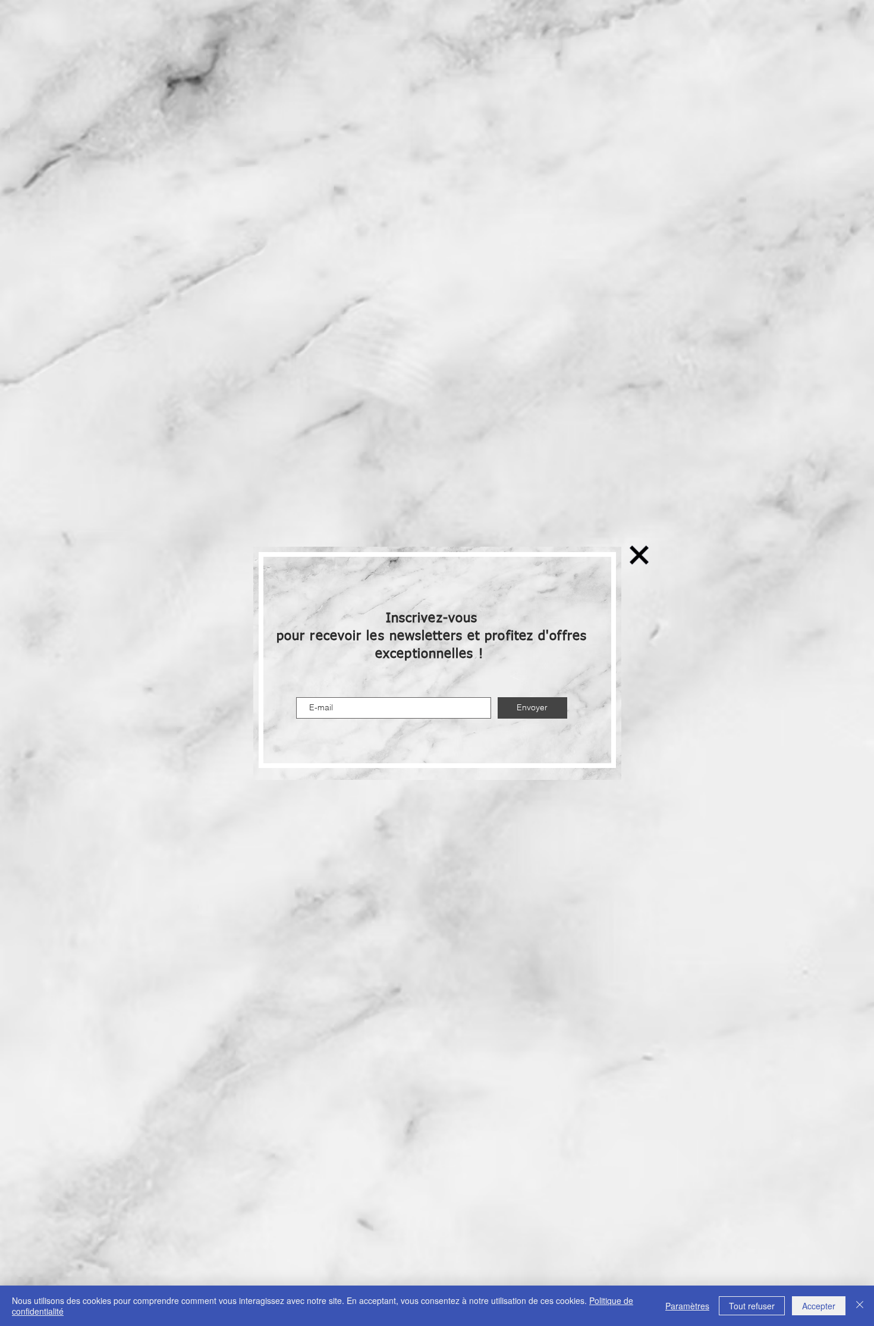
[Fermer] (860, 1305)
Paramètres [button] (687, 1306)
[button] (639, 555)
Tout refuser (752, 1306)
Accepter (818, 1306)
